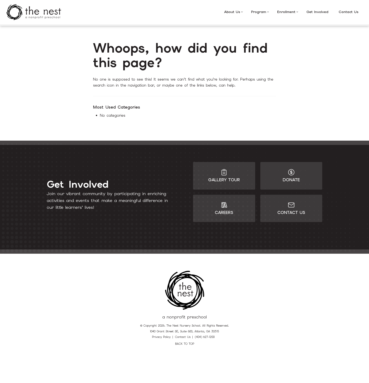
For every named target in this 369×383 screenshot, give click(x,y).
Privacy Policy (161, 337)
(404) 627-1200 (205, 337)
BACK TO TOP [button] (184, 344)
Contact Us (182, 337)
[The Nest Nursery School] (36, 12)
